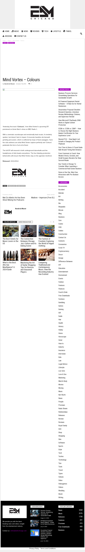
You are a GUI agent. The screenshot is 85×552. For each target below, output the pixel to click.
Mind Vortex (21, 186)
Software (61, 443)
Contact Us (62, 237)
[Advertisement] (42, 60)
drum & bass (12, 186)
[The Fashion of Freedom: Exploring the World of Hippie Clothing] (47, 231)
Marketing (61, 378)
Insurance (61, 350)
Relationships (63, 412)
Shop (60, 432)
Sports (60, 446)
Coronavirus (62, 244)
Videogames (62, 484)
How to (61, 343)
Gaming (61, 309)
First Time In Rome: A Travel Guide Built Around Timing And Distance (70, 148)
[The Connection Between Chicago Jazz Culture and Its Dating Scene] (29, 231)
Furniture (61, 299)
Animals (61, 193)
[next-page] (53, 222)
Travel (60, 470)
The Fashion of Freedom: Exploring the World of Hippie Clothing (46, 242)
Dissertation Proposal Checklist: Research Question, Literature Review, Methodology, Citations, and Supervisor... (46, 534)
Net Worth (62, 395)
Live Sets (61, 371)
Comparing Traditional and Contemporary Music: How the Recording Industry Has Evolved (46, 268)
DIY (59, 265)
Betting (60, 200)
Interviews (62, 354)
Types (60, 473)
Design (60, 258)
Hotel (60, 340)
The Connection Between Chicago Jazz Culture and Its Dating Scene (28, 242)
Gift (59, 313)
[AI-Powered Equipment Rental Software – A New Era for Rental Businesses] (34, 523)
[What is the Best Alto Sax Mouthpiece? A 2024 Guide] (11, 255)
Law (59, 361)
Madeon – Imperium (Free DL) (43, 197)
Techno (61, 456)
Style (60, 450)
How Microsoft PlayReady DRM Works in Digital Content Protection (69, 122)
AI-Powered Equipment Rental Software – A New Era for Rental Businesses (69, 103)
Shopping (61, 436)
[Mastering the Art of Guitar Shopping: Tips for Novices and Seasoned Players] (29, 255)
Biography (61, 207)
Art (59, 196)
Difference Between (65, 261)
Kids (59, 357)
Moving (60, 388)
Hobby (60, 330)
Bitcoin (60, 210)
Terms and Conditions (48, 548)
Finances (61, 289)
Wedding (61, 491)
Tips (59, 463)
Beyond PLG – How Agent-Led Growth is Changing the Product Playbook (69, 141)
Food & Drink (62, 292)
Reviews (61, 422)
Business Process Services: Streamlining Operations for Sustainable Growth (68, 95)
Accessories (62, 186)
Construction (62, 234)
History (60, 326)
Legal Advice (62, 364)
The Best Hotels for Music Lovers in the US (10, 241)
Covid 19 (61, 248)
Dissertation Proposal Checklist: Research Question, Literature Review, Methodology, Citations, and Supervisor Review (69, 113)
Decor (60, 255)
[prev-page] (51, 222)
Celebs (60, 231)
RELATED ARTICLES (9, 222)
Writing (60, 497)
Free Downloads (64, 296)
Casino (60, 224)
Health (60, 323)
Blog (60, 214)
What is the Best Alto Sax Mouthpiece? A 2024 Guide (9, 266)
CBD (60, 227)
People (60, 402)
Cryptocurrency (63, 251)
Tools (60, 467)
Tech (60, 453)
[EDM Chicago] (42, 14)
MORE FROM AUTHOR (25, 222)
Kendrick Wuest (9, 84)
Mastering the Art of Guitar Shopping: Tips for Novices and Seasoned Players (28, 267)
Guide (60, 316)
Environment (62, 275)
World (60, 494)
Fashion (61, 282)
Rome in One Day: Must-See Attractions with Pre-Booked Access (68, 174)
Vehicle (61, 477)
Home (4, 40)
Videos (60, 487)
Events (60, 278)
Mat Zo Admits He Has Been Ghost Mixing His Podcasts (14, 198)
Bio (59, 203)
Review (61, 419)
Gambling (61, 302)
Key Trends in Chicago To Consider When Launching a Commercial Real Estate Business (70, 166)
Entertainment (63, 272)
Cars (60, 220)
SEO (59, 429)
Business (61, 217)
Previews (11, 43)
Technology (62, 460)
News (60, 398)
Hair (59, 320)
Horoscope (62, 337)
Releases (61, 415)
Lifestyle (61, 367)
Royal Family (62, 426)
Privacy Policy (34, 548)
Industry (61, 347)
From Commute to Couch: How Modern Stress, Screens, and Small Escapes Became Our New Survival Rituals (69, 156)
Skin (59, 439)
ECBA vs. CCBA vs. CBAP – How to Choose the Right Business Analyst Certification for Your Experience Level (69, 132)
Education (61, 268)
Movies (60, 385)
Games (60, 306)
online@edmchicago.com (18, 531)
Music (9, 40)
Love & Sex (62, 374)
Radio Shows (62, 408)
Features (61, 285)
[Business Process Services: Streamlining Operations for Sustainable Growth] (34, 513)
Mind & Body (62, 381)
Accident (61, 190)
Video (60, 480)
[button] (81, 33)
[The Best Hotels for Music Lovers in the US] (11, 231)
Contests (61, 241)
